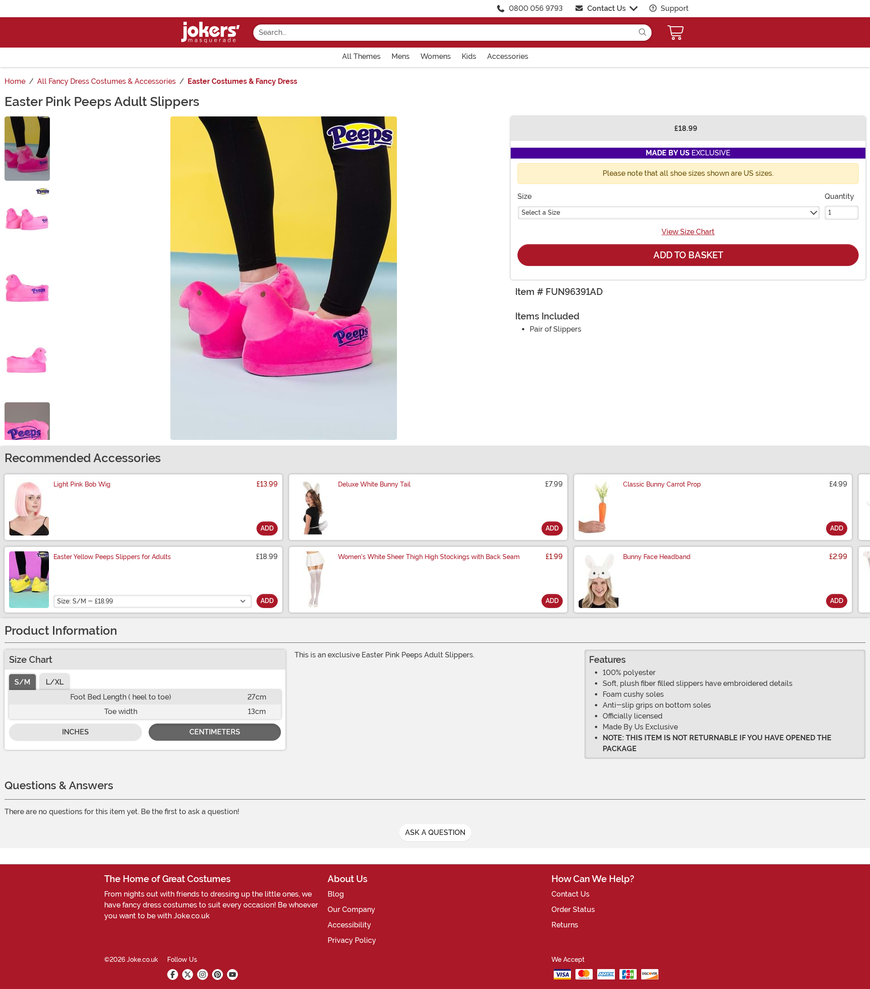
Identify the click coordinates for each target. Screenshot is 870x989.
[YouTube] (232, 974)
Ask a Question (435, 832)
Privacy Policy (352, 940)
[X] (187, 974)
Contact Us (606, 8)
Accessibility (349, 925)
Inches (75, 732)
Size (524, 196)
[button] (676, 32)
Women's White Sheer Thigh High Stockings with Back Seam (429, 556)
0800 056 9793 (536, 8)
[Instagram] (202, 974)
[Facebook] (172, 974)
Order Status (573, 909)
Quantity (839, 196)
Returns (564, 925)
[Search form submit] (642, 32)
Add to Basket (688, 255)
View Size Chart (688, 231)
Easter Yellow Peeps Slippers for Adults (112, 556)
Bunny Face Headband (657, 556)
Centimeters (214, 732)
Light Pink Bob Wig (82, 484)
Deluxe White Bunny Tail (374, 484)
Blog (336, 894)
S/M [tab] (22, 682)
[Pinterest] (217, 974)
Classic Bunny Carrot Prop (662, 484)
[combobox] (443, 32)
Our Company (351, 909)
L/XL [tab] (54, 682)
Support (674, 8)
